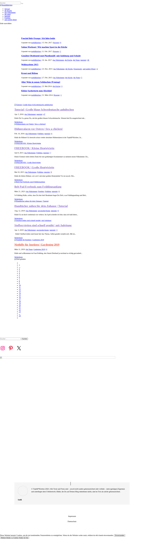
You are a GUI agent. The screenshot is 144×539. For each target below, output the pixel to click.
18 (20, 302)
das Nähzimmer (10, 12)
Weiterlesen (18, 122)
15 (20, 295)
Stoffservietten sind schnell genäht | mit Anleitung (43, 225)
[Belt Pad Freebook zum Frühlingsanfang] (29, 182)
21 (20, 308)
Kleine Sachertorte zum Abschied (36, 91)
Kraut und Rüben (29, 73)
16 (20, 297)
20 (20, 306)
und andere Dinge (89, 69)
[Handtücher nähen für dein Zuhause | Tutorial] (31, 201)
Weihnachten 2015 (29, 64)
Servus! (7, 9)
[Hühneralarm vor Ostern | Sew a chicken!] (30, 124)
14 (20, 293)
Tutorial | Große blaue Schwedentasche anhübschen (44, 109)
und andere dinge (10, 20)
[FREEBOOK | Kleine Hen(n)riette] (27, 143)
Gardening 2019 (39, 249)
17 (20, 299)
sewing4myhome (44, 211)
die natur (7, 14)
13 (20, 291)
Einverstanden (119, 535)
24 (20, 316)
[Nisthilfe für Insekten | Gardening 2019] (29, 240)
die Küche (8, 11)
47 (44, 114)
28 (88, 60)
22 (20, 310)
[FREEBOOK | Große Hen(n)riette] (27, 163)
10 (20, 285)
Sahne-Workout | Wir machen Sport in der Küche (44, 47)
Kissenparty (78, 69)
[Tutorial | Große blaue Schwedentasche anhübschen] (33, 105)
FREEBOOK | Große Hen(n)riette (34, 167)
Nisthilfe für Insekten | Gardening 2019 (36, 244)
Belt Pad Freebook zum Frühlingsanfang (37, 186)
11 (20, 287)
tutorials (7, 16)
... (19, 267)
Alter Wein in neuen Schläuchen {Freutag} (40, 82)
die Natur (76, 60)
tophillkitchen (36, 43)
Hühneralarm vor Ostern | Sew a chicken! (38, 128)
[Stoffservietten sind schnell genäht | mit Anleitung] (32, 220)
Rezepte (56, 43)
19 (20, 304)
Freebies (7, 18)
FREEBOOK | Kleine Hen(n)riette (34, 148)
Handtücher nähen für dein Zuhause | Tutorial (41, 206)
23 (20, 312)
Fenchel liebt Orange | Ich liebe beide (38, 38)
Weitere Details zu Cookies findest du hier (14, 538)
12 (20, 289)
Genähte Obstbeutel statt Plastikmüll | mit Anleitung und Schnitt (51, 56)
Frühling (40, 134)
